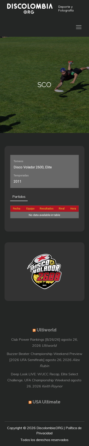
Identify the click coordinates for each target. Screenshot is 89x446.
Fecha (16, 208)
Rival (62, 208)
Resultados (47, 208)
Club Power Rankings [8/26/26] (35, 339)
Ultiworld (46, 330)
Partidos (18, 196)
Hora (73, 208)
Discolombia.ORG (50, 428)
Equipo (30, 208)
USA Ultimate (46, 401)
